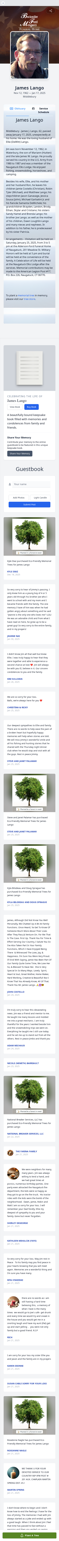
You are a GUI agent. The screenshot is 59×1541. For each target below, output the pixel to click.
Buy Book (31, 406)
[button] (29, 536)
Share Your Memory (20, 453)
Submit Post (29, 504)
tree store (29, 299)
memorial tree (26, 295)
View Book (15, 406)
